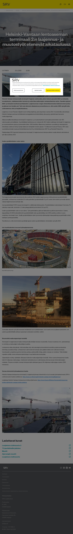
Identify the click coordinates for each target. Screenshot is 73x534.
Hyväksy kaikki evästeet (53, 90)
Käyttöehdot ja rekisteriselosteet (51, 85)
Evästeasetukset (18, 90)
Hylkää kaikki (38, 90)
